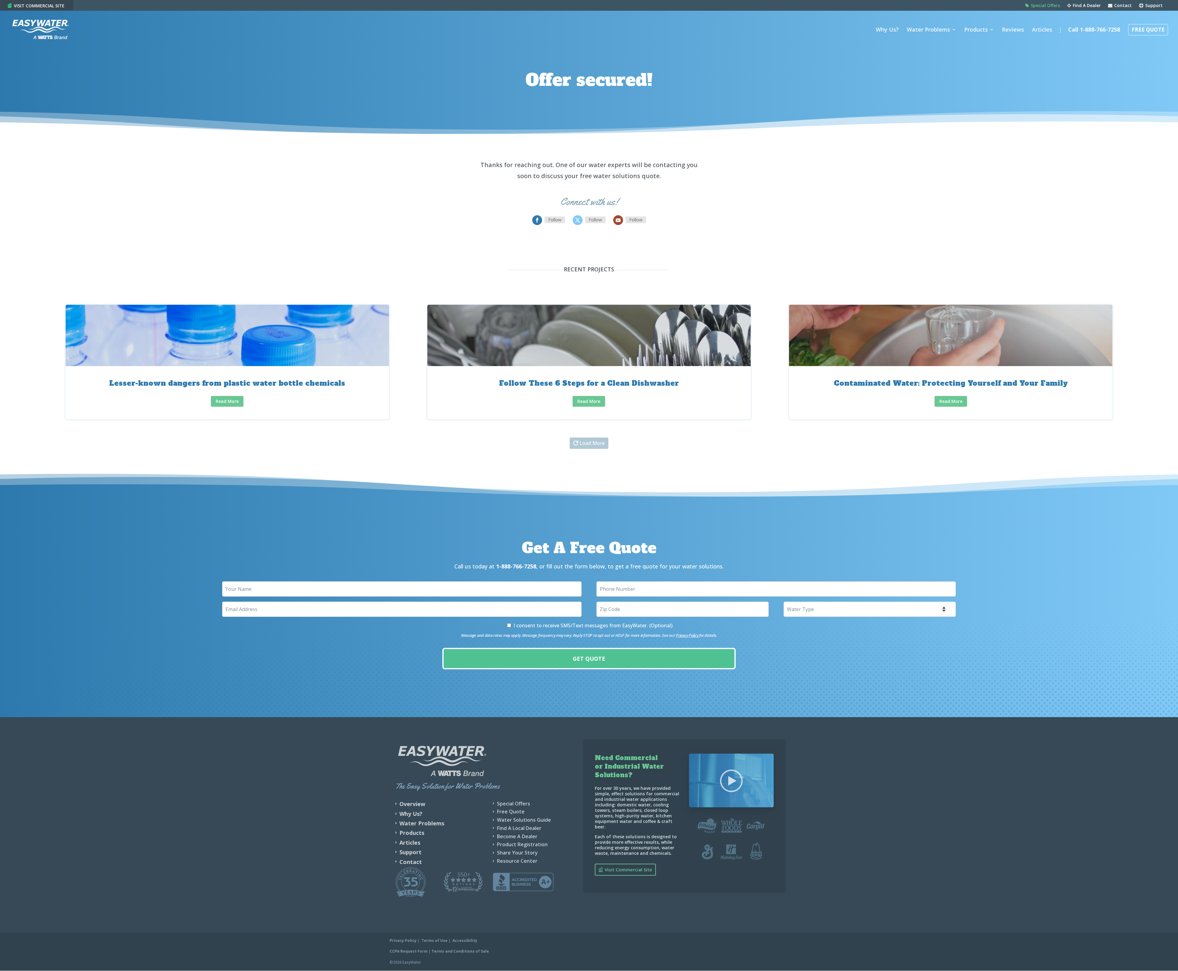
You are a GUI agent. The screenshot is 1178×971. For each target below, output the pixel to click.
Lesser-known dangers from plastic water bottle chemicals (227, 362)
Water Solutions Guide (524, 819)
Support (1153, 5)
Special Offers (1045, 5)
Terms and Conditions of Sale (460, 951)
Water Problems (928, 30)
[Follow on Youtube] (618, 220)
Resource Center (517, 861)
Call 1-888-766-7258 (1094, 30)
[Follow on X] (578, 220)
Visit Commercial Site (39, 6)
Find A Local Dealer (519, 828)
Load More (592, 443)
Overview (412, 804)
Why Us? (887, 30)
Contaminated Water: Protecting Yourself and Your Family (950, 362)
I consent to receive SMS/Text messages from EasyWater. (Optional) (593, 625)
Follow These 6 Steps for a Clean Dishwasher (588, 362)
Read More (227, 401)
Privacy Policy (687, 635)
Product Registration (522, 844)
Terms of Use (435, 940)
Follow (554, 220)
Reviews (1013, 30)
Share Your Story (517, 852)
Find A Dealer (1086, 5)
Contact (1122, 5)
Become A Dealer (517, 836)
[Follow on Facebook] (537, 220)
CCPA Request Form (409, 951)
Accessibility (464, 940)
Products (976, 30)
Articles (1042, 30)
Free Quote (1148, 30)
